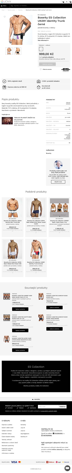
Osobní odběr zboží (7, 427)
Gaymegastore (25, 433)
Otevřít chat (58, 181)
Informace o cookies (8, 453)
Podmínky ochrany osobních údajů (7, 449)
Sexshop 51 (24, 436)
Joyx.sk (23, 427)
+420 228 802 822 (62, 176)
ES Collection (42, 15)
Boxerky (20, 10)
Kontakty (23, 424)
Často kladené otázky (8, 436)
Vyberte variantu (47, 64)
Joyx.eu (23, 430)
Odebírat (63, 406)
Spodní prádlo (11, 10)
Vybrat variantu (20, 309)
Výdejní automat (7, 430)
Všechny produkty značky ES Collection (36, 386)
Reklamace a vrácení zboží (10, 442)
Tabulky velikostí (7, 439)
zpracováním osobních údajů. (49, 411)
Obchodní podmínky (8, 445)
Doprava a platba (7, 424)
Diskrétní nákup (6, 433)
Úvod (3, 10)
